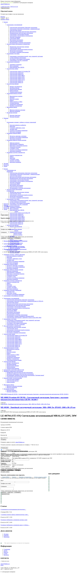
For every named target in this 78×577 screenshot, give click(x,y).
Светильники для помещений (14, 24)
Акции (5, 166)
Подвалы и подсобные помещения (19, 137)
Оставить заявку (5, 471)
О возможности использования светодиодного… (13, 509)
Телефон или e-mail (6, 229)
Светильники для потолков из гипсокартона (21, 35)
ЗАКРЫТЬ (3, 238)
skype (2, 565)
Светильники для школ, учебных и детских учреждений (21, 122)
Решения (6, 118)
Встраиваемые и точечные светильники (20, 42)
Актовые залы (13, 129)
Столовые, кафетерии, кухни (17, 127)
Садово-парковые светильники (18, 57)
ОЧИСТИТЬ (10, 238)
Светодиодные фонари (13, 83)
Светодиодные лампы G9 (16, 82)
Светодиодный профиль (13, 379)
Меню (7, 19)
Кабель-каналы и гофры (16, 101)
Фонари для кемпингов (16, 86)
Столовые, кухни (14, 148)
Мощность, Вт (4, 430)
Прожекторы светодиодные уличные (19, 46)
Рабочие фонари (14, 90)
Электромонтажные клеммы (14, 360)
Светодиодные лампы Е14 (16, 74)
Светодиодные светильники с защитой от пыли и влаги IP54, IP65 (24, 317)
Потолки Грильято (14, 116)
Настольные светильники (16, 40)
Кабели (12, 100)
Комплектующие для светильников (13, 378)
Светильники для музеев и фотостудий (14, 369)
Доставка (6, 163)
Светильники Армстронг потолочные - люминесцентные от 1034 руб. (25, 301)
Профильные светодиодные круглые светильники (20, 372)
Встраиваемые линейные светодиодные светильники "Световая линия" (25, 375)
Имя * (2, 226)
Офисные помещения (12, 271)
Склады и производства (16, 155)
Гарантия (6, 535)
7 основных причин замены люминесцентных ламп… (15, 514)
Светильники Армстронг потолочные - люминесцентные (25, 29)
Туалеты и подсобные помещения (18, 130)
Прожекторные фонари (16, 89)
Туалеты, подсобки (15, 160)
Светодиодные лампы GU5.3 (17, 79)
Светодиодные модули (13, 380)
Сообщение (4, 232)
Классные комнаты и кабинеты (18, 125)
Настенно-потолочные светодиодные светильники (23, 31)
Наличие (3, 435)
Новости (6, 552)
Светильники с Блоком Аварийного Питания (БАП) (20, 316)
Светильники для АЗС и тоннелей (19, 60)
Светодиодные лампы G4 (16, 81)
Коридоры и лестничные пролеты (18, 145)
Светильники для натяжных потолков (13, 295)
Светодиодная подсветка (16, 41)
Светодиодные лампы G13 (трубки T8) (20, 71)
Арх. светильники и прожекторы (12, 325)
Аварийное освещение (16, 64)
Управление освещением (16, 104)
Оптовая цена (4, 447)
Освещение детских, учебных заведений (14, 254)
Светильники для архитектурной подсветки (21, 49)
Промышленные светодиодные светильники (21, 33)
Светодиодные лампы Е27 (16, 72)
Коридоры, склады (11, 293)
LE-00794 (7, 424)
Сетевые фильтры (14, 103)
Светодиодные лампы (12, 68)
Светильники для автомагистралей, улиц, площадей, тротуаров (26, 56)
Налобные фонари (14, 88)
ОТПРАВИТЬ (17, 238)
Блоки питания (11, 382)
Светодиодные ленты (15, 48)
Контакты (6, 165)
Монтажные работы (12, 107)
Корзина (3, 16)
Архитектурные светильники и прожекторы (18, 44)
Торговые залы (10, 291)
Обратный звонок (5, 8)
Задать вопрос (4, 215)
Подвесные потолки (12, 112)
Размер (2, 432)
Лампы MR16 (5, 477)
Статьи (5, 553)
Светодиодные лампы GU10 (17, 78)
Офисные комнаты (15, 143)
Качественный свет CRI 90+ (17, 67)
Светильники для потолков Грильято (19, 34)
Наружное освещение (15, 132)
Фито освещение (14, 66)
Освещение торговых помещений (12, 290)
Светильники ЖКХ (15, 38)
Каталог (6, 22)
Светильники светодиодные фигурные (17, 376)
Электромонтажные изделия (14, 93)
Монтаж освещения (15, 111)
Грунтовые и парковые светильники (19, 52)
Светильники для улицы (13, 53)
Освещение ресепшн (15, 147)
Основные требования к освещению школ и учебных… (15, 525)
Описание (17, 449)
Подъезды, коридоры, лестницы (18, 136)
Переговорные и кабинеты (17, 144)
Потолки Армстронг (15, 115)
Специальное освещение (13, 62)
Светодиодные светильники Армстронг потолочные (23, 27)
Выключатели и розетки (16, 96)
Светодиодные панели (15, 30)
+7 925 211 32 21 (13, 6)
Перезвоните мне (5, 494)
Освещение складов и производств (16, 152)
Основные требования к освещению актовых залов (14, 519)
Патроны (12, 97)
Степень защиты (5, 427)
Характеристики (10, 449)
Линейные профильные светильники (13, 371)
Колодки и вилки (14, 99)
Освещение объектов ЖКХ (14, 133)
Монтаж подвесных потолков (17, 110)
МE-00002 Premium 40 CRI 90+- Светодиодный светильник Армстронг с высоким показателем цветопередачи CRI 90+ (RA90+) (34, 398)
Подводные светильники (16, 51)
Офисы (11, 156)
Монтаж (6, 205)
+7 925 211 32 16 (5, 6)
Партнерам (6, 536)
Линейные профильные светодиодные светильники (20, 374)
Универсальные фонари (16, 92)
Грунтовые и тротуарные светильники (20, 59)
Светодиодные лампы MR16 (17, 75)
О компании (7, 549)
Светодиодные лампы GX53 (17, 77)
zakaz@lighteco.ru (5, 4)
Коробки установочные (16, 105)
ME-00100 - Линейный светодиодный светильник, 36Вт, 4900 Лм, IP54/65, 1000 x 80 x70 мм (38, 407)
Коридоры (12, 126)
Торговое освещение (15, 37)
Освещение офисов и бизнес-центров (16, 140)
